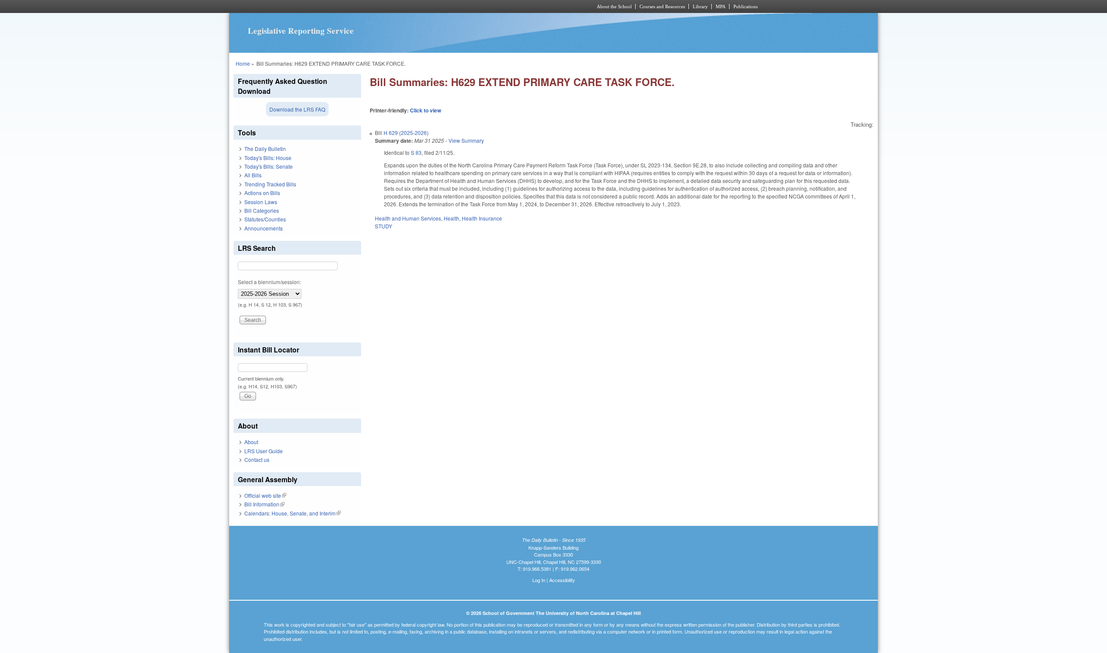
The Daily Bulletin (265, 148)
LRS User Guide (263, 451)
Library (700, 6)
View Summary (466, 140)
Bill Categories (261, 210)
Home (243, 63)
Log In (538, 579)
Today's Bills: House (267, 157)
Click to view (425, 110)
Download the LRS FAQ (297, 109)
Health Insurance (482, 218)
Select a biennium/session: (269, 281)
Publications (745, 6)
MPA (721, 6)
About (251, 441)
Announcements (263, 228)
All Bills (253, 175)
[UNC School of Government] (439, 6)
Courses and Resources (662, 6)
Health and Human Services (408, 218)
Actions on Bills (262, 192)
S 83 (416, 152)
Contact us (256, 459)
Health (451, 218)
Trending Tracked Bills (270, 184)
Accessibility (562, 579)
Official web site (265, 495)
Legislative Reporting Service (301, 31)
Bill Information (264, 504)
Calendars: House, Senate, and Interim (292, 513)
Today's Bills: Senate (268, 166)
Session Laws (260, 201)
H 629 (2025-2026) (406, 132)
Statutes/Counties (265, 219)
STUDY (383, 226)
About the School (614, 6)
